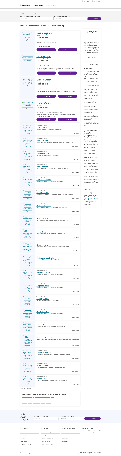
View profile (68, 50)
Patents (52, 397)
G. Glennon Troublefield (45, 338)
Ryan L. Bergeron (42, 127)
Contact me (47, 50)
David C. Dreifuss (42, 193)
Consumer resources (68, 428)
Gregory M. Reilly (42, 286)
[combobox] (37, 18)
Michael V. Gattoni (43, 219)
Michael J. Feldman (43, 206)
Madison (43, 403)
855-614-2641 (43, 107)
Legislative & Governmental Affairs (41, 397)
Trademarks (41, 9)
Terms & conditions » (83, 453)
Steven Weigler (44, 103)
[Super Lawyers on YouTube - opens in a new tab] (94, 431)
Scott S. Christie (42, 167)
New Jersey (46, 9)
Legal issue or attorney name (41, 416)
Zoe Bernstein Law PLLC (42, 58)
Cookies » (99, 453)
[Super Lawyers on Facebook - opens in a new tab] (83, 431)
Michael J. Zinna (42, 379)
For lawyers (44, 428)
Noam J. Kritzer (42, 245)
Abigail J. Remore (42, 299)
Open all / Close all (93, 64)
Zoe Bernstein (43, 56)
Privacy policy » (92, 453)
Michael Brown (42, 140)
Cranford (24, 403)
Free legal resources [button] (50, 5)
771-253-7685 (43, 38)
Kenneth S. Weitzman (44, 352)
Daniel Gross (41, 232)
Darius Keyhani (44, 33)
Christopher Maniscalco (45, 258)
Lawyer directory (26, 9)
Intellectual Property (33, 9)
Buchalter (38, 105)
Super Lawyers (24, 428)
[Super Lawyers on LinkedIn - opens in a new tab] (100, 431)
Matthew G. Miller (43, 273)
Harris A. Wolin (42, 365)
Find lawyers (94, 19)
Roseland (30, 403)
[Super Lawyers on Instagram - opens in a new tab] (89, 431)
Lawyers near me (38, 5)
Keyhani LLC (39, 35)
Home (21, 9)
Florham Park (36, 403)
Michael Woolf (43, 79)
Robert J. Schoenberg (44, 325)
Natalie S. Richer (42, 312)
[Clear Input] (52, 18)
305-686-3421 (43, 61)
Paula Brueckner (42, 154)
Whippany (48, 403)
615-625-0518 (43, 84)
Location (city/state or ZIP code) (62, 16)
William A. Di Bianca (43, 180)
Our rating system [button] (90, 57)
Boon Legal (39, 82)
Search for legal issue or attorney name (30, 16)
